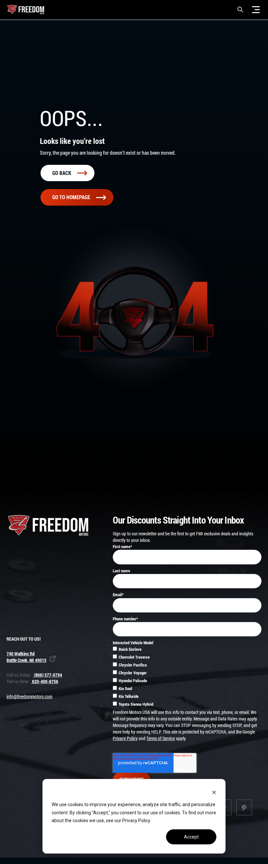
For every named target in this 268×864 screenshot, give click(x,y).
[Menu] (255, 9)
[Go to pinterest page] (244, 807)
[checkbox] (187, 677)
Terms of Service (160, 738)
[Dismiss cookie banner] (214, 792)
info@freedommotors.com (29, 696)
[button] (240, 9)
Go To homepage (71, 197)
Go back (61, 172)
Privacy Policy (125, 738)
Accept (191, 836)
